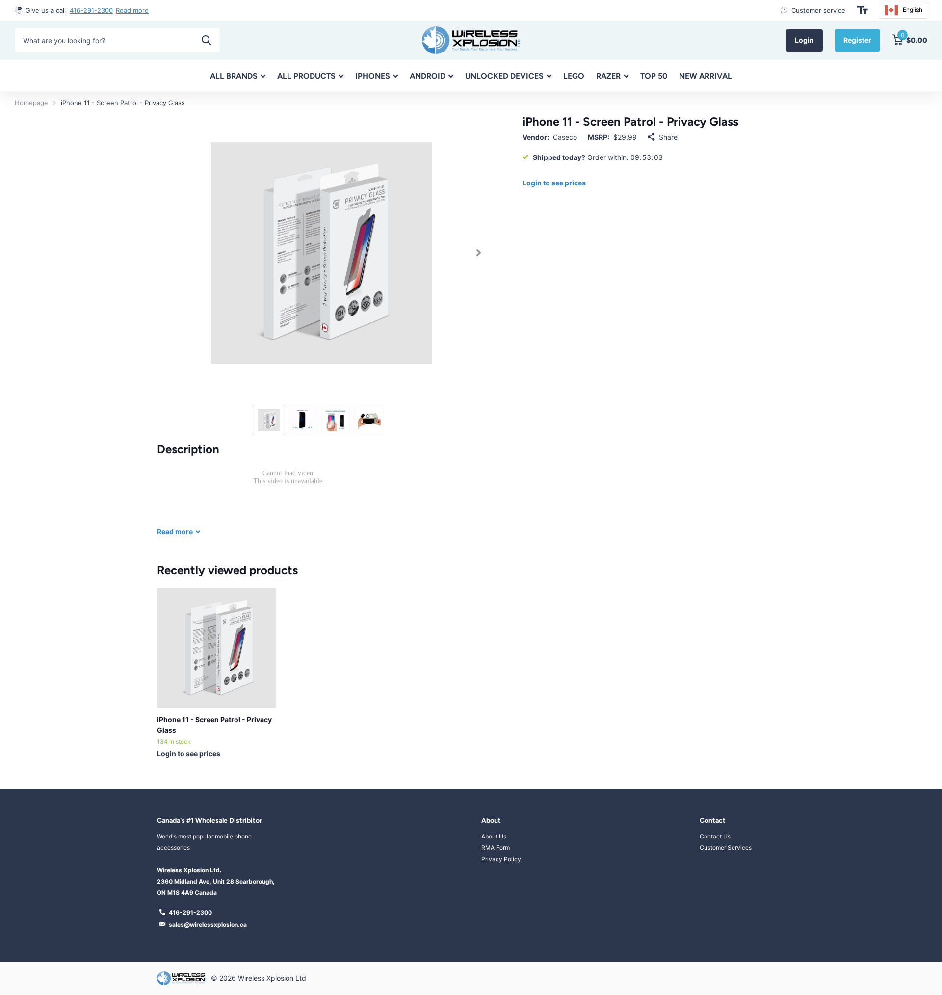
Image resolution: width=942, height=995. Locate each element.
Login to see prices (554, 183)
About (491, 820)
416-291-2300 (91, 10)
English (912, 9)
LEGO (573, 75)
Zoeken (206, 40)
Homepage (31, 102)
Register (857, 40)
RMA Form (495, 847)
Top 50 (653, 75)
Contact (713, 820)
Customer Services (726, 847)
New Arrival (705, 75)
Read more (132, 10)
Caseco (565, 137)
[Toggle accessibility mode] (862, 10)
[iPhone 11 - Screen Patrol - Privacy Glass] (216, 647)
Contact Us (715, 836)
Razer (608, 75)
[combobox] (903, 10)
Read (175, 531)
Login (804, 40)
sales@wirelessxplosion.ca (208, 924)
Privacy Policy (501, 859)
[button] (478, 253)
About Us (493, 836)
